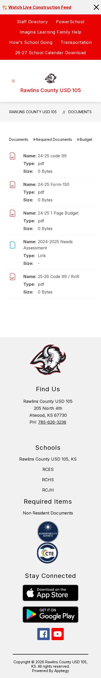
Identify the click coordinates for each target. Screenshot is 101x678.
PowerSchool (70, 21)
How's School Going (30, 42)
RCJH (48, 490)
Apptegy (61, 670)
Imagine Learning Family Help (51, 32)
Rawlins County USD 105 (33, 112)
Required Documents (54, 139)
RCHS (48, 479)
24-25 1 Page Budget (58, 213)
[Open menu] (13, 81)
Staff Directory (32, 21)
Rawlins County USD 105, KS (48, 459)
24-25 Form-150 (53, 184)
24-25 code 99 (52, 155)
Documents (80, 112)
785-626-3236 (52, 422)
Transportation (76, 42)
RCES (48, 469)
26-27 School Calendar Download (50, 52)
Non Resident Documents (48, 513)
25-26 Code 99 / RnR (58, 276)
